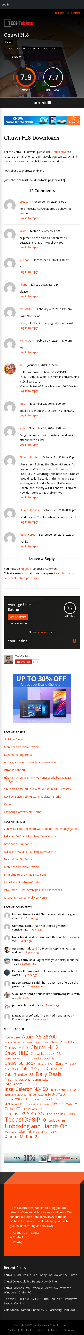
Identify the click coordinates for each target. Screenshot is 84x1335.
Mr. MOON (26, 309)
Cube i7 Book (11, 1069)
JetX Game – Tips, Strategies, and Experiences (33, 890)
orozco (24, 201)
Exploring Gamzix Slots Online (22, 812)
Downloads (70, 1330)
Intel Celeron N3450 (26, 1089)
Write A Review (18, 617)
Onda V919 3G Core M (38, 1104)
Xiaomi (25, 1132)
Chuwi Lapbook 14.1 (15, 1059)
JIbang (23, 284)
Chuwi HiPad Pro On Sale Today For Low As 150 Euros (40, 1275)
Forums (55, 1330)
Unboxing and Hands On (36, 1126)
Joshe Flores (27, 534)
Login (61, 13)
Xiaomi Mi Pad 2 (21, 1136)
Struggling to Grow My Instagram (25, 874)
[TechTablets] (18, 26)
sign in (42, 632)
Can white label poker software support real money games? (41, 829)
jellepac (24, 260)
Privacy (18, 1241)
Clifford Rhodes (29, 457)
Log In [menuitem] (6, 4)
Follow (14, 56)
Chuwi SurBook (20, 1063)
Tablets (12, 1330)
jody (22, 403)
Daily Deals (48, 1074)
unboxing (56, 1120)
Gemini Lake (40, 1079)
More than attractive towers (21, 747)
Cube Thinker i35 (19, 1075)
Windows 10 (11, 1132)
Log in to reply (29, 218)
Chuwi (8, 42)
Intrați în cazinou (14, 770)
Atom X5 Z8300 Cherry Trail (18, 1042)
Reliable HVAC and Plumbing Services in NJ (30, 836)
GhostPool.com (41, 1324)
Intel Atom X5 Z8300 (21, 1084)
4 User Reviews (16, 623)
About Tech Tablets (26, 1232)
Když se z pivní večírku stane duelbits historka (32, 796)
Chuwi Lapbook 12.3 (46, 1053)
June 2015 (66, 48)
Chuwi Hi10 (16, 1047)
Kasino (8, 804)
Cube (73, 1064)
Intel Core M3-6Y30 (15, 1095)
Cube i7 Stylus (32, 1069)
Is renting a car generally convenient (26, 897)
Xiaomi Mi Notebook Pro (45, 1132)
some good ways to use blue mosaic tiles (30, 762)
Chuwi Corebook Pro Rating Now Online (30, 1281)
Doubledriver (59, 152)
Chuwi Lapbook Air (42, 1058)
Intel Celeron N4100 (63, 1089)
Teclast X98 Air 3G (24, 1113)
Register (75, 13)
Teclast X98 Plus (60, 1114)
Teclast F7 (12, 1108)
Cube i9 (54, 1068)
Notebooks (26, 1330)
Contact (18, 1237)
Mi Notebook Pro (14, 1104)
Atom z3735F (41, 1042)
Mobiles (42, 1330)
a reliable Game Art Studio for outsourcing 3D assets (37, 789)
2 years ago (33, 952)
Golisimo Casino (14, 739)
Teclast (58, 1104)
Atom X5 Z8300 (39, 1036)
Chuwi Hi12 (44, 1047)
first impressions (17, 1079)
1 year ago (32, 918)
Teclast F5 (72, 1104)
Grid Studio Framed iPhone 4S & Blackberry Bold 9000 (40, 1310)
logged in (26, 568)
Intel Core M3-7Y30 (47, 1094)
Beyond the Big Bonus (18, 754)
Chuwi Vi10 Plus (45, 1064)
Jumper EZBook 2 (16, 1099)
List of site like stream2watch (22, 882)
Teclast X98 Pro (25, 1119)
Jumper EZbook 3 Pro (45, 1099)
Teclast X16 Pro (32, 1108)
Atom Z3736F (26, 48)
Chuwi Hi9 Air (68, 1042)
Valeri (23, 231)
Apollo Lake (12, 1037)
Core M (62, 1063)
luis (22, 365)
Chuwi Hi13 (16, 1053)
